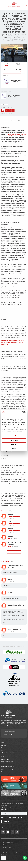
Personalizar (13, 444)
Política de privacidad (6, 844)
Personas (3, 745)
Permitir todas (14, 440)
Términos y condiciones (7, 842)
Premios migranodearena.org (8, 766)
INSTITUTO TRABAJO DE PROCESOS (16, 81)
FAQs (5, 734)
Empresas (3, 747)
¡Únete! (6, 821)
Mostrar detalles (19, 435)
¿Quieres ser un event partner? (8, 752)
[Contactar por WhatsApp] (25, 858)
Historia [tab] (5, 121)
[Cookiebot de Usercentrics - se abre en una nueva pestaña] (20, 412)
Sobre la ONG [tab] (15, 121)
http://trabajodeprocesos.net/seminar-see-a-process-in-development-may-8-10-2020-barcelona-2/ (12, 342)
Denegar (14, 448)
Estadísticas (4, 764)
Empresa (14, 817)
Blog (2, 771)
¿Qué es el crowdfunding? (7, 769)
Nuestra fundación (5, 759)
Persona (6, 817)
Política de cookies (6, 847)
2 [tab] (24, 60)
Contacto (11, 734)
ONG (2, 750)
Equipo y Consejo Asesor (7, 761)
